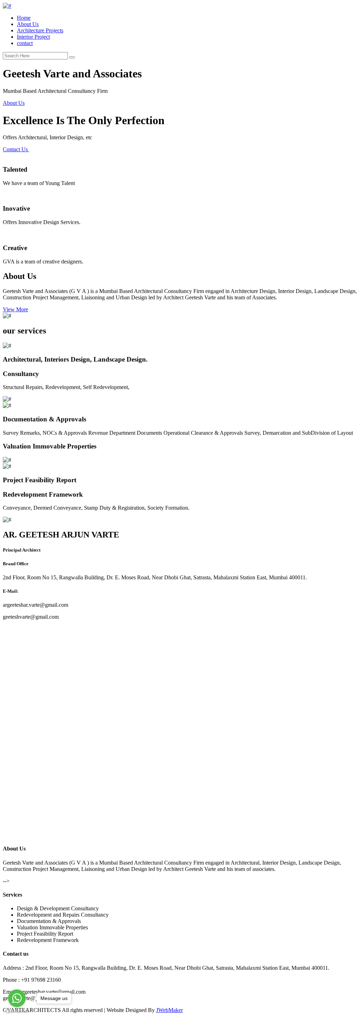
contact (25, 43)
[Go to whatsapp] (17, 998)
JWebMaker (169, 1010)
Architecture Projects (40, 30)
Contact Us (16, 149)
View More (15, 309)
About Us (28, 24)
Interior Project (33, 37)
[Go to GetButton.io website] (17, 1012)
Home (24, 18)
